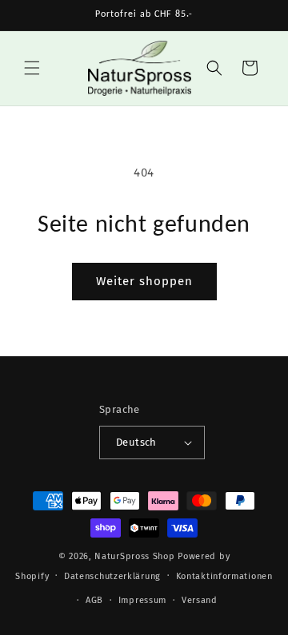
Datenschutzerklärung (112, 576)
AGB (94, 600)
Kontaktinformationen (224, 576)
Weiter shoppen (144, 281)
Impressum (142, 600)
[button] (32, 67)
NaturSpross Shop (134, 556)
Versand (200, 600)
